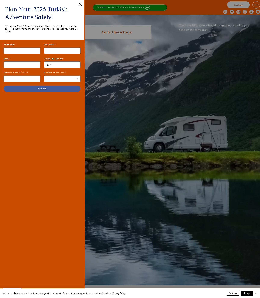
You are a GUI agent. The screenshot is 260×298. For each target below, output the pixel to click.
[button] (80, 4)
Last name (50, 44)
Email (7, 58)
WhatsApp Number (53, 58)
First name (9, 44)
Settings (233, 293)
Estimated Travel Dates (16, 72)
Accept (247, 293)
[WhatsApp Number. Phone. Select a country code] (49, 64)
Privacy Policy (118, 293)
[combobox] (62, 79)
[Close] (256, 293)
